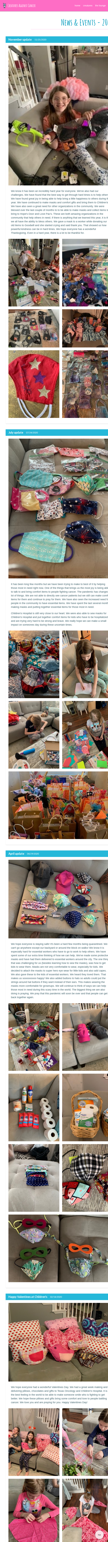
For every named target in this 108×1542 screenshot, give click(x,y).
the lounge (100, 5)
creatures (87, 5)
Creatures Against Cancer (21, 5)
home (77, 5)
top (99, 1535)
